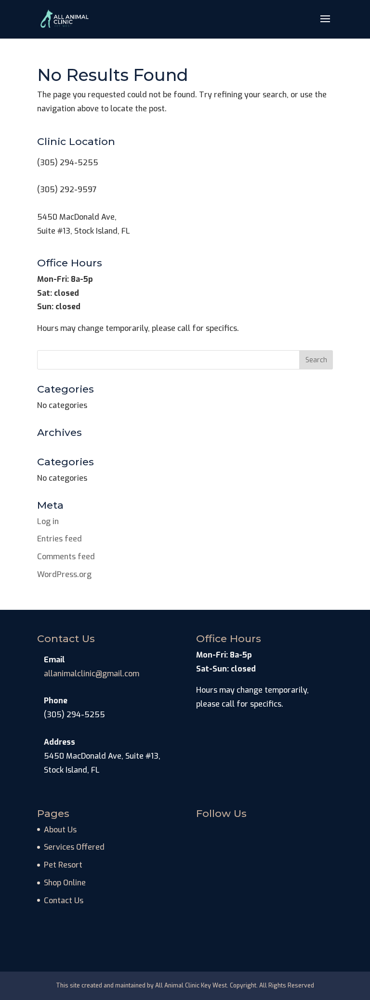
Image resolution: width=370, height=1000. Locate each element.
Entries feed (59, 539)
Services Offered (74, 847)
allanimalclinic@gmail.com (91, 674)
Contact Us (63, 900)
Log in (48, 521)
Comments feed (66, 557)
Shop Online (65, 883)
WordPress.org (64, 574)
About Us (60, 830)
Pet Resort (63, 865)
